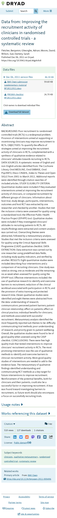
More (46, 11)
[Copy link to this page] (51, 437)
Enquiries (10, 508)
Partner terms (15, 503)
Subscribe (50, 508)
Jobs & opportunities (30, 514)
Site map (45, 503)
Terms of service (46, 497)
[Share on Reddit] (26, 437)
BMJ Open (32, 475)
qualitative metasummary (26, 457)
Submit (9, 11)
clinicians (8, 457)
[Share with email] (44, 437)
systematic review (27, 461)
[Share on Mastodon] (32, 437)
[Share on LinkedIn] (14, 437)
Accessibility (24, 497)
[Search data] (36, 11)
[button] (28, 77)
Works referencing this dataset (24, 414)
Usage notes (10, 405)
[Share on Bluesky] (21, 437)
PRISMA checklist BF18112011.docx (14, 96)
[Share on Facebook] (38, 437)
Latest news (29, 508)
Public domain (20, 443)
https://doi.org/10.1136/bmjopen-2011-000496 (29, 479)
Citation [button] (8, 424)
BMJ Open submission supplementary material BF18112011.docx (16, 85)
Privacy (6, 497)
